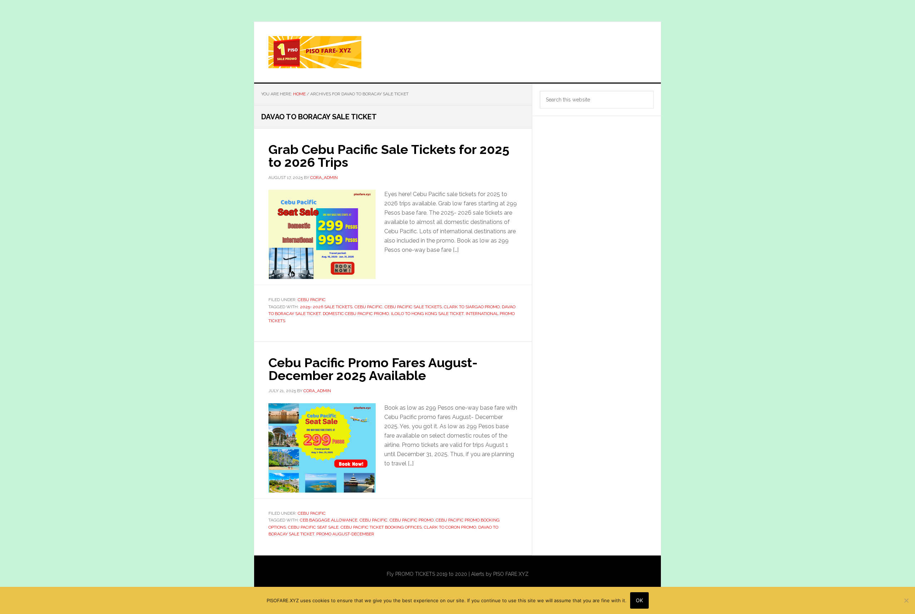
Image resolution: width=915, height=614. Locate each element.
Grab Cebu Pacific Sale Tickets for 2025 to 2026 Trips (388, 156)
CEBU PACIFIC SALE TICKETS (413, 306)
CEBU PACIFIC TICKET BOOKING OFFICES (381, 527)
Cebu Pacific (312, 299)
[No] (906, 600)
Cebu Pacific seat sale (313, 527)
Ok (639, 600)
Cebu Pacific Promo (412, 520)
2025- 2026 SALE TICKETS (326, 306)
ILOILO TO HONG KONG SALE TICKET (427, 313)
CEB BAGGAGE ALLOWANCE (328, 520)
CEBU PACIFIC (368, 306)
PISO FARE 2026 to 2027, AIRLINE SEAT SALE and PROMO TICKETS (457, 52)
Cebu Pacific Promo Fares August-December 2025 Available (373, 369)
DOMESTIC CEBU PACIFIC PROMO (356, 313)
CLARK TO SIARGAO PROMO (472, 306)
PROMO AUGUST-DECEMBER (345, 533)
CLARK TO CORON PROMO (450, 527)
